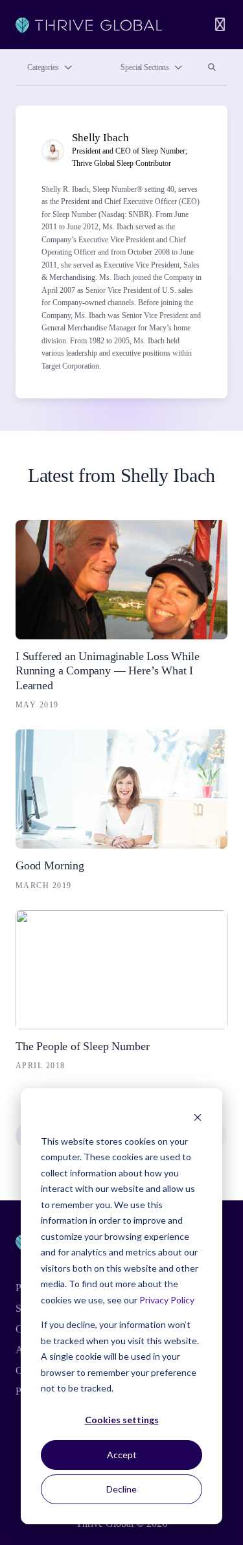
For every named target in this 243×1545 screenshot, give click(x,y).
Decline (121, 1488)
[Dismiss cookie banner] (197, 1116)
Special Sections (145, 67)
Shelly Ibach (100, 138)
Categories (43, 67)
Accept (122, 1454)
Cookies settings (122, 1419)
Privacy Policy (166, 1299)
